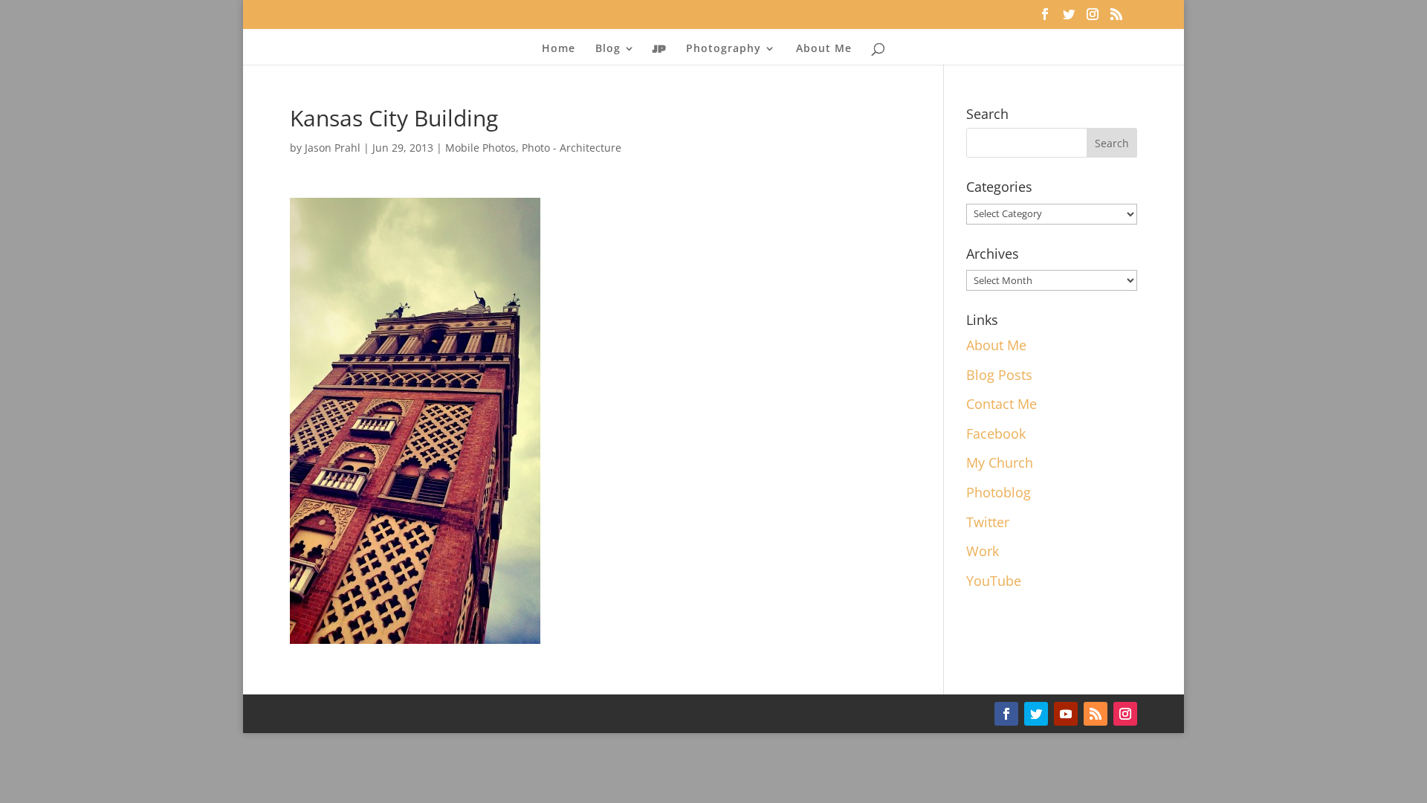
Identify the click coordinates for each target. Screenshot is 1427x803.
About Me (824, 49)
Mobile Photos (480, 148)
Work (982, 551)
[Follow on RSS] (1095, 714)
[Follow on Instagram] (1125, 714)
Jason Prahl (332, 148)
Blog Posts (999, 375)
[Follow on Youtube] (1066, 714)
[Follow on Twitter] (1036, 714)
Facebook (996, 433)
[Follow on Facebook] (1006, 714)
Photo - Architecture (571, 148)
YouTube (993, 581)
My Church (999, 462)
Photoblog (998, 492)
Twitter (987, 522)
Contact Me (1001, 404)
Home (558, 49)
